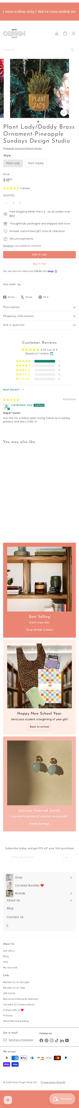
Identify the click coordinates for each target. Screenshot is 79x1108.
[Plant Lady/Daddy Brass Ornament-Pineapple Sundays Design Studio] (26, 484)
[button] (11, 188)
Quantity (9, 195)
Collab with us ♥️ (13, 1010)
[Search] (72, 49)
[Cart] (65, 33)
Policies (8, 1015)
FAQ (5, 962)
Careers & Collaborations (19, 1004)
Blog (6, 956)
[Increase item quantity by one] (20, 203)
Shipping (8, 245)
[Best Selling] (39, 579)
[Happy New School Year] (39, 676)
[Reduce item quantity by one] (6, 203)
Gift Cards (9, 993)
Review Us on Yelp (14, 987)
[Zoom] (63, 112)
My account (10, 967)
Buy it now (39, 264)
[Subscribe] (66, 857)
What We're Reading (15, 1021)
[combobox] (39, 49)
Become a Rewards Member (21, 999)
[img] (11, 400)
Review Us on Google (16, 982)
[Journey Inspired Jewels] (39, 773)
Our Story (9, 951)
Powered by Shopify (53, 1082)
